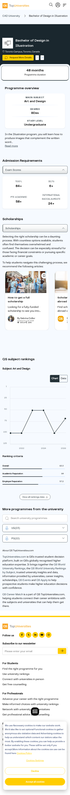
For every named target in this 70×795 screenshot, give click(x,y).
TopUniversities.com (14, 556)
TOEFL (18, 181)
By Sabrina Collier (26, 318)
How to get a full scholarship (19, 299)
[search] (51, 5)
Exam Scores (13, 170)
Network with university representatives (26, 709)
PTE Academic (19, 197)
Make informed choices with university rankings (30, 704)
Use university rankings (15, 674)
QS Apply (42, 580)
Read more (11, 146)
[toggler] (64, 4)
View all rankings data (33, 496)
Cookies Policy (24, 753)
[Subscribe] (62, 651)
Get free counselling (14, 684)
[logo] (15, 4)
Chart (54, 378)
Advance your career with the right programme (30, 699)
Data (63, 378)
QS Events (24, 580)
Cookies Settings (35, 760)
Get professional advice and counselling (25, 714)
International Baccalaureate (51, 197)
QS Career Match (12, 594)
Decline (35, 771)
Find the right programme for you (22, 668)
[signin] (58, 4)
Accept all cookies (35, 781)
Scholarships (13, 228)
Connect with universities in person (23, 679)
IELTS (51, 181)
